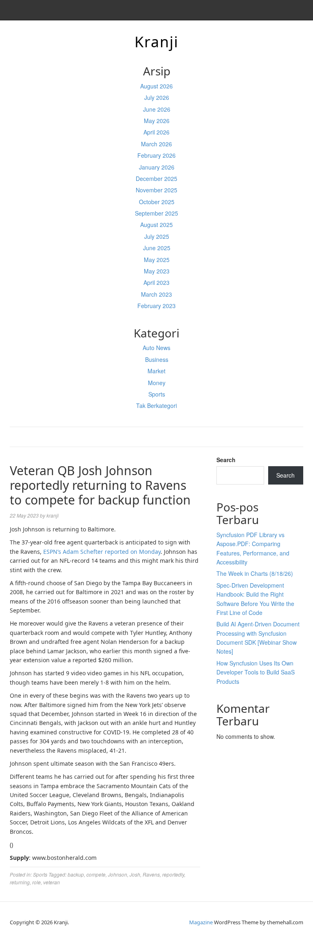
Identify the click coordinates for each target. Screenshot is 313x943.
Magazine (201, 922)
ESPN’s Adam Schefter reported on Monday (102, 551)
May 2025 (157, 260)
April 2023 (156, 282)
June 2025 (156, 248)
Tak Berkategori (156, 405)
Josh (135, 874)
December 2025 (156, 178)
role (36, 882)
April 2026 (156, 132)
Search (226, 460)
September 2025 (156, 213)
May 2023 (157, 271)
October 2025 (156, 202)
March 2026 (156, 144)
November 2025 (156, 190)
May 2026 (157, 121)
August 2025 (156, 224)
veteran (51, 882)
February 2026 (156, 155)
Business (156, 359)
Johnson (117, 874)
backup (76, 874)
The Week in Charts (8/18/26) (254, 573)
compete (96, 874)
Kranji (156, 42)
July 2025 (156, 236)
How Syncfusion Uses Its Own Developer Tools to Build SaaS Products (255, 672)
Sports (156, 394)
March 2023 (156, 294)
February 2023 (156, 306)
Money (156, 383)
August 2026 (156, 86)
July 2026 (156, 97)
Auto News (156, 348)
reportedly (173, 874)
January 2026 (156, 167)
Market (156, 371)
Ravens (151, 874)
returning (20, 882)
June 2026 (156, 109)
